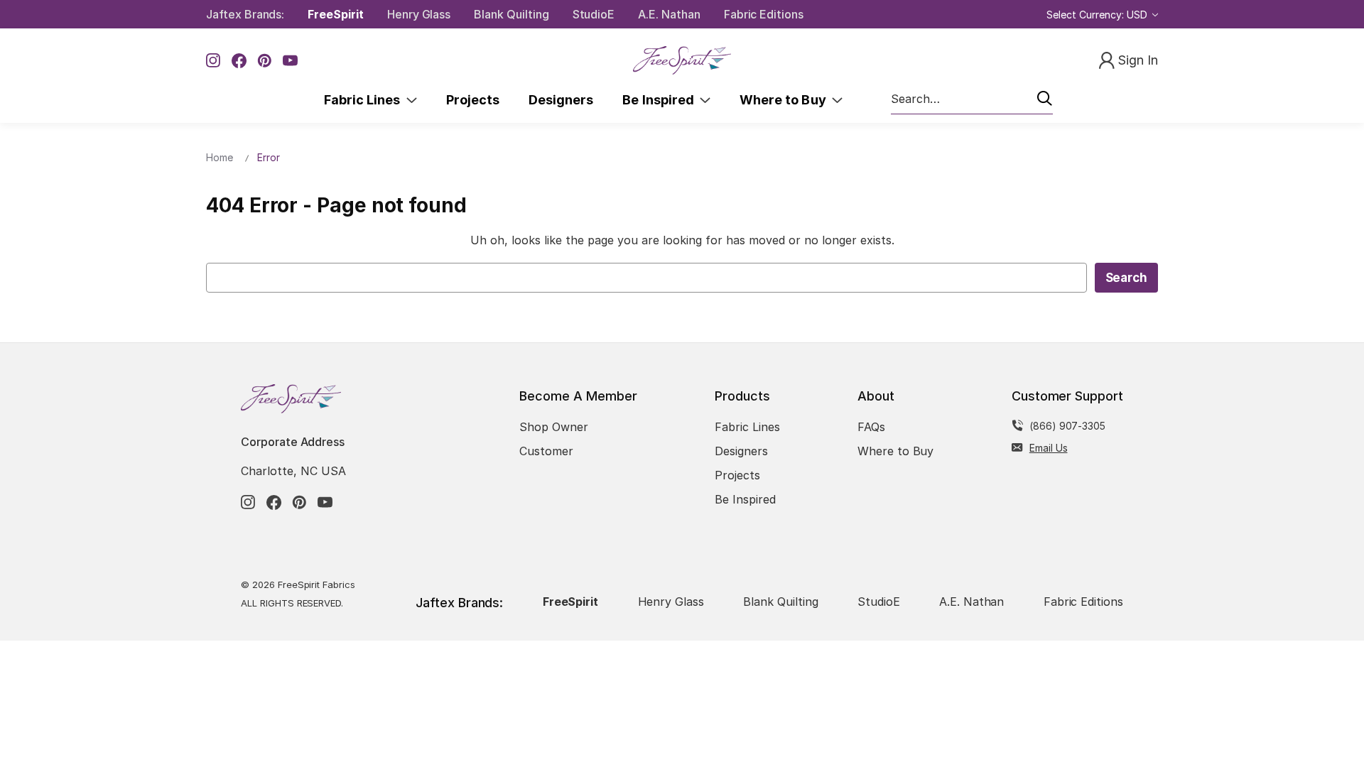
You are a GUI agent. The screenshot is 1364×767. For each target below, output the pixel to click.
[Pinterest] (264, 60)
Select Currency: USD (1098, 15)
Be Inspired (661, 99)
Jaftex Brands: (245, 14)
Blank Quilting (511, 14)
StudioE (594, 14)
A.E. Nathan (669, 14)
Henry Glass (418, 14)
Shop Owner (553, 427)
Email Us (1048, 448)
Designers (561, 99)
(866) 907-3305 (1067, 426)
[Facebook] (239, 60)
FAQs (871, 427)
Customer (546, 451)
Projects (472, 99)
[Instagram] (213, 60)
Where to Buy (786, 99)
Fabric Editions (763, 14)
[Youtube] (290, 60)
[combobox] (972, 99)
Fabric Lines (365, 99)
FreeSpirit (336, 14)
